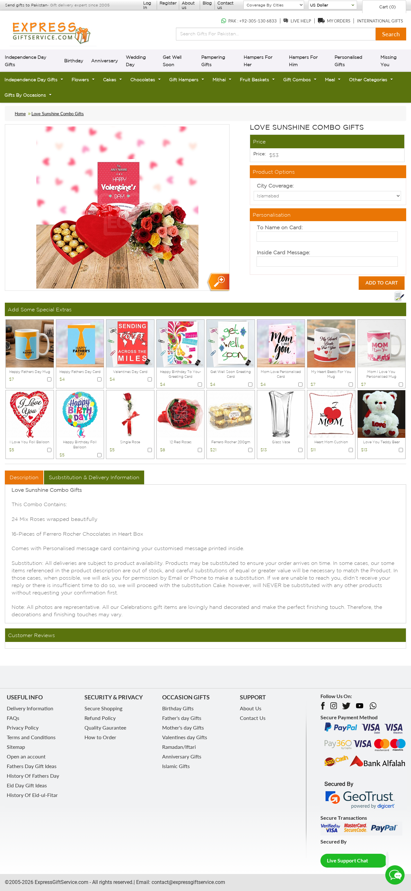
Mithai (219, 79)
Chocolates (142, 79)
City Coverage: (275, 185)
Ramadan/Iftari (179, 747)
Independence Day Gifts (30, 79)
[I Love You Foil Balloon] (30, 413)
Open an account (26, 756)
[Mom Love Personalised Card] (281, 343)
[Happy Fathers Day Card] (80, 343)
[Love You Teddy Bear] (382, 413)
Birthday (73, 60)
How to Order (100, 737)
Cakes (109, 79)
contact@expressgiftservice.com (187, 882)
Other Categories (368, 79)
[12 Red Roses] (181, 413)
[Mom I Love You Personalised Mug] (382, 343)
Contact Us (253, 718)
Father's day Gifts (181, 718)
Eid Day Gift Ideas (27, 785)
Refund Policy (100, 718)
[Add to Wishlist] (399, 296)
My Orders (338, 20)
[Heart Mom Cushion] (331, 413)
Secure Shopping (103, 708)
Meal (330, 79)
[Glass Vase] (281, 413)
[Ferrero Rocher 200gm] (231, 413)
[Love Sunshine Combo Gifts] (217, 282)
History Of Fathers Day (33, 776)
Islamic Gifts (176, 766)
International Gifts (380, 20)
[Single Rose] (130, 413)
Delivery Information (30, 708)
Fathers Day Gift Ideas (32, 766)
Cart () (387, 6)
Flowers (80, 79)
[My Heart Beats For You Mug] (331, 343)
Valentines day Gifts (184, 737)
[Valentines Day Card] (130, 343)
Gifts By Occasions (25, 95)
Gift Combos (297, 79)
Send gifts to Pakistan (26, 5)
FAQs (13, 718)
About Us (250, 708)
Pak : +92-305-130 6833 (252, 20)
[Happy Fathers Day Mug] (30, 343)
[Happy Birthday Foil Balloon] (80, 413)
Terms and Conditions (31, 737)
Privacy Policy (23, 727)
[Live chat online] (395, 875)
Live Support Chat (347, 860)
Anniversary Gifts (181, 756)
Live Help (301, 20)
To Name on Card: (280, 227)
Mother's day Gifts (183, 727)
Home (20, 113)
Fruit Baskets (254, 79)
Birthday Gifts (178, 708)
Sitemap (16, 747)
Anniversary (104, 60)
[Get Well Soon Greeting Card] (231, 343)
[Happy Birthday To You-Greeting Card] (181, 343)
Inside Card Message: (283, 252)
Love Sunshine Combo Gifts (57, 113)
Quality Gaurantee (105, 727)
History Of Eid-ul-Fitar (32, 795)
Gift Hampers (183, 79)
